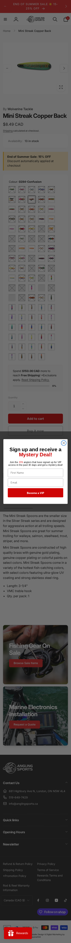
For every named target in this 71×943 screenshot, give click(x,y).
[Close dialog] (63, 443)
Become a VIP (35, 493)
